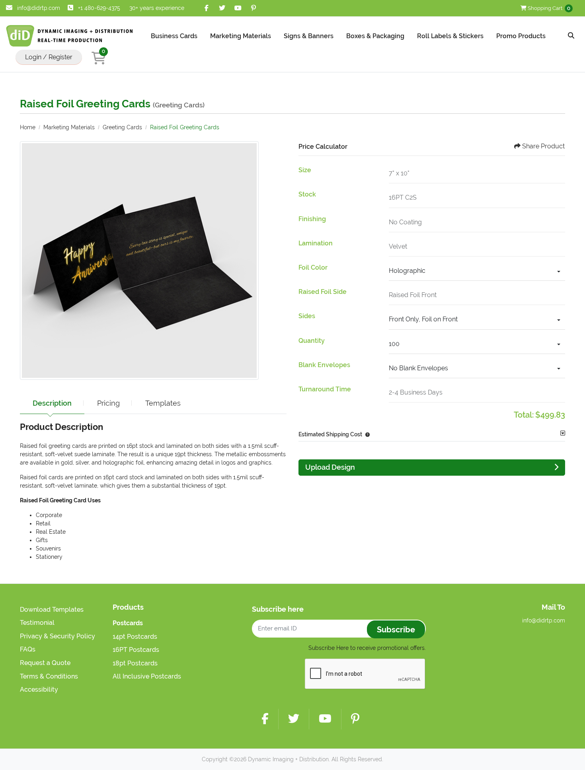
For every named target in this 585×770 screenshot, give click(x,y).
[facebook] (207, 8)
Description (52, 403)
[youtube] (238, 8)
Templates (163, 403)
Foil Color (313, 267)
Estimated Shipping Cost (330, 434)
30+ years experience (156, 8)
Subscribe (396, 629)
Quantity (311, 340)
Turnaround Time (324, 389)
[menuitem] (174, 36)
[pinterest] (254, 8)
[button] (366, 434)
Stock (307, 194)
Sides (306, 316)
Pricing (108, 403)
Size (304, 170)
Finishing (312, 219)
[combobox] (477, 272)
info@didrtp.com (38, 8)
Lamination (315, 243)
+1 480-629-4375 (99, 8)
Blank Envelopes (324, 365)
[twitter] (222, 8)
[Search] (571, 36)
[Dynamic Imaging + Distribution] (69, 36)
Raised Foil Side (322, 292)
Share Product (543, 146)
